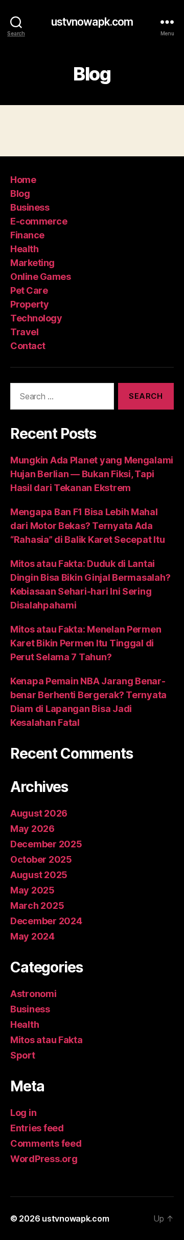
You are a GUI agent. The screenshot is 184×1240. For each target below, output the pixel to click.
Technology (36, 318)
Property (29, 304)
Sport (22, 1055)
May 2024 (32, 936)
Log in (23, 1112)
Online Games (40, 276)
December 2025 (46, 844)
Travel (24, 332)
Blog (20, 193)
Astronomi (33, 993)
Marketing (32, 262)
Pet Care (29, 290)
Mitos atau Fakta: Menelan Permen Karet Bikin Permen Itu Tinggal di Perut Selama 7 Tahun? (85, 643)
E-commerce (38, 221)
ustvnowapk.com (92, 21)
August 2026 (38, 813)
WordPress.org (44, 1158)
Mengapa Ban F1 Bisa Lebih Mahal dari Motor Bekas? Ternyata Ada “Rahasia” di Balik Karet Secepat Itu (87, 525)
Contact (27, 345)
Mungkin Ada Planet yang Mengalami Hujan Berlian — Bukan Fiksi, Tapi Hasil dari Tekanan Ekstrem (91, 474)
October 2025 (41, 859)
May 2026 (32, 828)
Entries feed (37, 1128)
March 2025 (37, 905)
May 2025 (32, 890)
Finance (27, 235)
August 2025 (38, 874)
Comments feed (46, 1143)
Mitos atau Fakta (46, 1039)
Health (24, 248)
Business (29, 207)
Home (23, 179)
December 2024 (46, 921)
